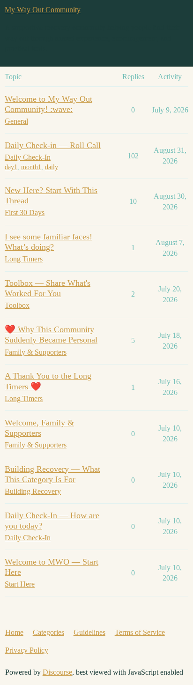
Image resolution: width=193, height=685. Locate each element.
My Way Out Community (43, 10)
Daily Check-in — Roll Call (53, 145)
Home (14, 632)
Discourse (57, 672)
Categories (48, 632)
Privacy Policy (26, 650)
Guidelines (89, 632)
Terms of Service (140, 632)
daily (51, 167)
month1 (31, 167)
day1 (11, 167)
